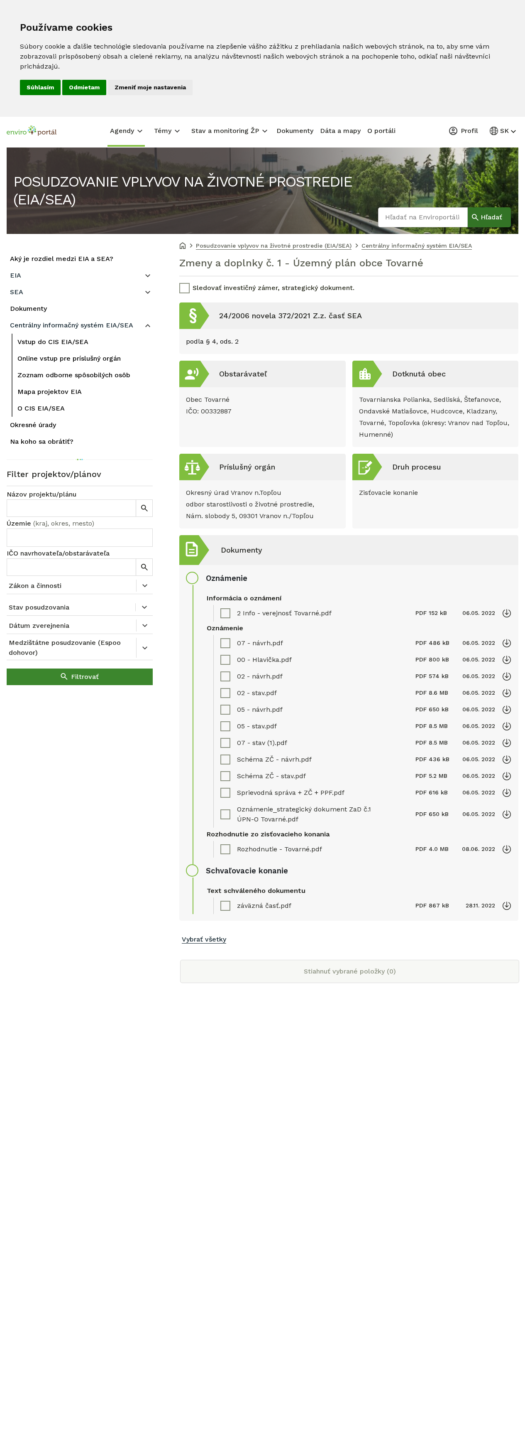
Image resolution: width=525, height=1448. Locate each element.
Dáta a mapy (340, 131)
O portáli (381, 131)
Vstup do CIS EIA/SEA (52, 342)
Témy (162, 131)
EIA (15, 275)
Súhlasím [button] (40, 87)
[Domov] (182, 246)
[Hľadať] (144, 508)
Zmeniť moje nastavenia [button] (150, 87)
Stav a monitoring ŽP (225, 131)
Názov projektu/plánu (41, 494)
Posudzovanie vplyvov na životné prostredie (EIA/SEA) (182, 190)
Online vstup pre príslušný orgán (69, 358)
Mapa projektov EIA (49, 392)
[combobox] (80, 538)
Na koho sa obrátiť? (41, 441)
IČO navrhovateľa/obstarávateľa (58, 553)
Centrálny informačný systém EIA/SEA (71, 325)
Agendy (122, 131)
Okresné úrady (33, 425)
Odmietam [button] (84, 87)
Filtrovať (85, 677)
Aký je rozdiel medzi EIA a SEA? (61, 259)
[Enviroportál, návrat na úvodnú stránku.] (31, 132)
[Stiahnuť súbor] (507, 613)
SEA (16, 292)
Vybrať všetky (204, 939)
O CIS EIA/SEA (41, 408)
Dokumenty (294, 131)
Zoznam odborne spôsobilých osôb (73, 375)
